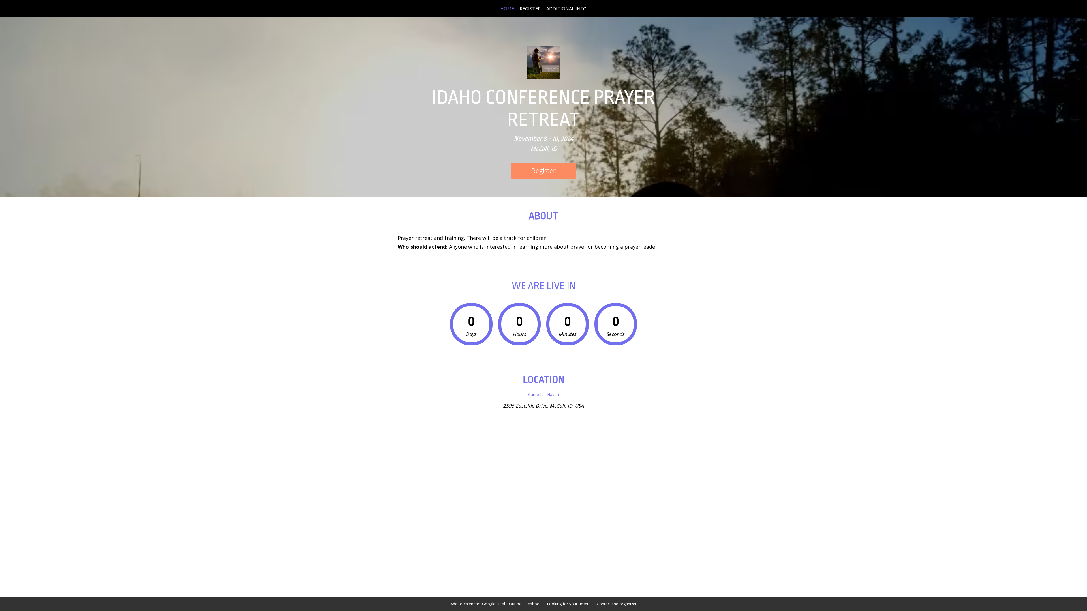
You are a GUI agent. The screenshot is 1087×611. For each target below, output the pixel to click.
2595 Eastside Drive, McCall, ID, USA (543, 405)
